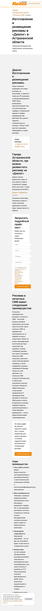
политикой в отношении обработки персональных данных (19, 280)
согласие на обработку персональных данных (20, 271)
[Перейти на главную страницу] (19, 3)
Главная (15, 10)
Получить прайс (23, 286)
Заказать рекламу (34, 3)
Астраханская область (21, 13)
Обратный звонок (23, 454)
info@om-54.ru (20, 147)
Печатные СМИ (18, 15)
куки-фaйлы (16, 595)
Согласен (28, 599)
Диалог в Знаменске (19, 192)
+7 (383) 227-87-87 (21, 144)
